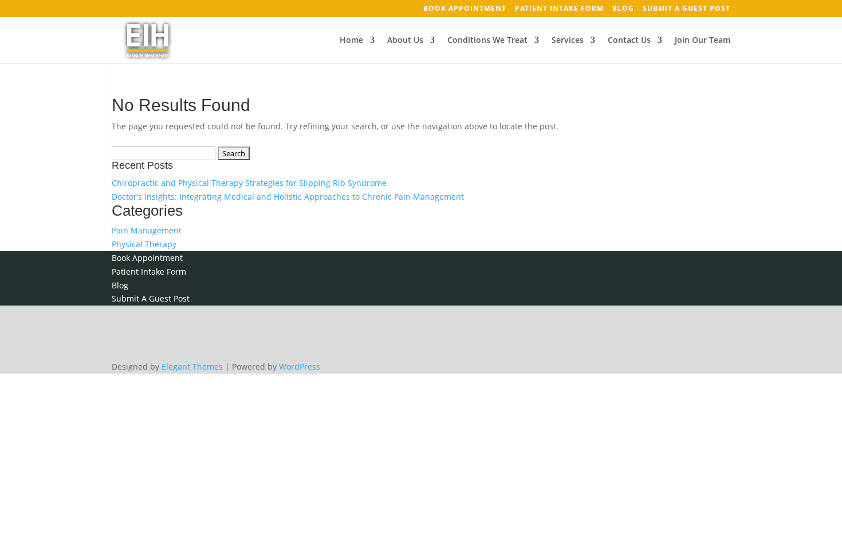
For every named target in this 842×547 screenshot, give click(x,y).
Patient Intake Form (559, 9)
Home (351, 40)
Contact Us (629, 40)
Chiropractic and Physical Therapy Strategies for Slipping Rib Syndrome (249, 182)
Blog (623, 9)
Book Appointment (464, 9)
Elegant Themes (192, 366)
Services (568, 40)
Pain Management (147, 230)
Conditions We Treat (487, 40)
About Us (405, 40)
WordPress (299, 366)
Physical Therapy (144, 244)
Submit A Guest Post (686, 9)
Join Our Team (702, 40)
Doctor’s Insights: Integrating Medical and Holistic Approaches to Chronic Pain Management (288, 196)
